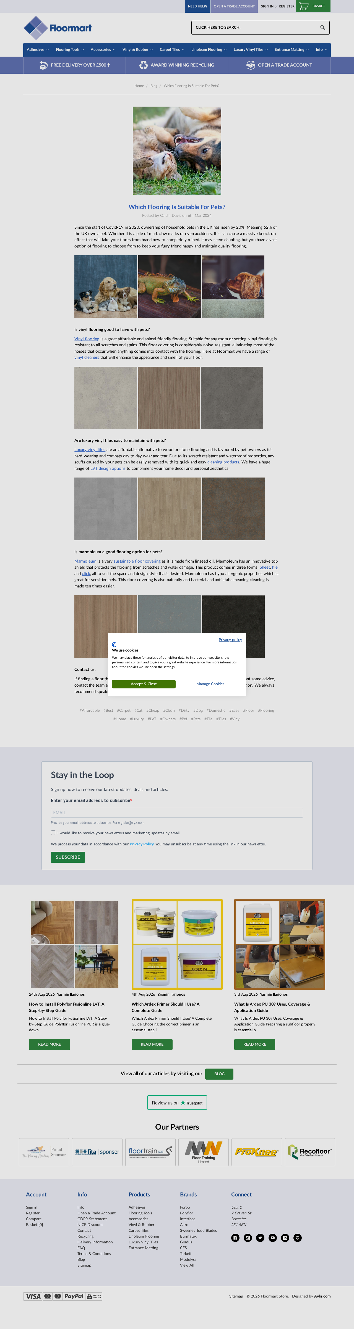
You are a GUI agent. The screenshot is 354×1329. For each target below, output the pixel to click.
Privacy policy (230, 640)
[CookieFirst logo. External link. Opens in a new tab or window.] (114, 644)
